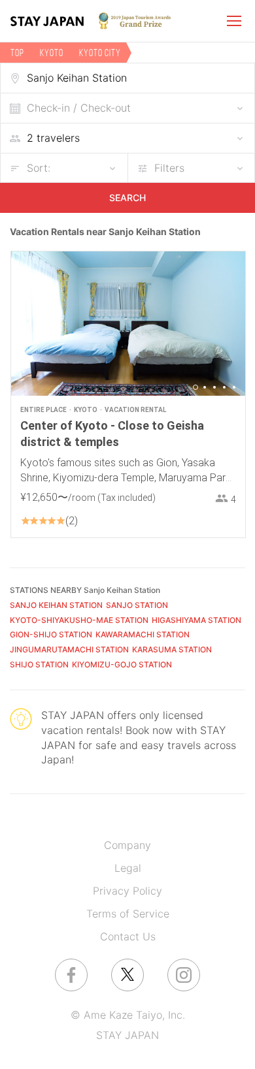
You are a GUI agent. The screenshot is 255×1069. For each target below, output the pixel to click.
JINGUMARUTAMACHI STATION (69, 649)
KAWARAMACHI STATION (142, 634)
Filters (169, 167)
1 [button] (195, 387)
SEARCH (127, 197)
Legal (127, 867)
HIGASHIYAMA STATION (196, 620)
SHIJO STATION (39, 664)
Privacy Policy (127, 890)
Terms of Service (127, 913)
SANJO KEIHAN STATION (56, 605)
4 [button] (224, 387)
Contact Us (128, 936)
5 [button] (234, 387)
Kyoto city (100, 52)
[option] (128, 323)
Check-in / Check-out (79, 107)
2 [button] (204, 387)
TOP (17, 52)
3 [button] (214, 387)
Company (127, 845)
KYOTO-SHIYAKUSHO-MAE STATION (79, 620)
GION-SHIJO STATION (51, 634)
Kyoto (51, 52)
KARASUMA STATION (172, 649)
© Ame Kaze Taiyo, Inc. (128, 1014)
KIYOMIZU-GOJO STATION (122, 664)
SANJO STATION (137, 605)
